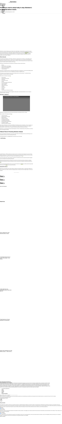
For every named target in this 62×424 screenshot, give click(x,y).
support (22, 163)
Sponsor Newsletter (5, 393)
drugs (26, 53)
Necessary (2, 408)
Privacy (3, 390)
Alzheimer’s (26, 52)
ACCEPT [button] (6, 398)
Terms (3, 389)
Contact (3, 391)
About (2, 392)
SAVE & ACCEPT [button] (2, 416)
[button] (12, 1)
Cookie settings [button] (2, 398)
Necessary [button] (1, 407)
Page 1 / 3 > (16, 176)
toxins (6, 164)
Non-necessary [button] (2, 412)
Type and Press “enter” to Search (5, 395)
